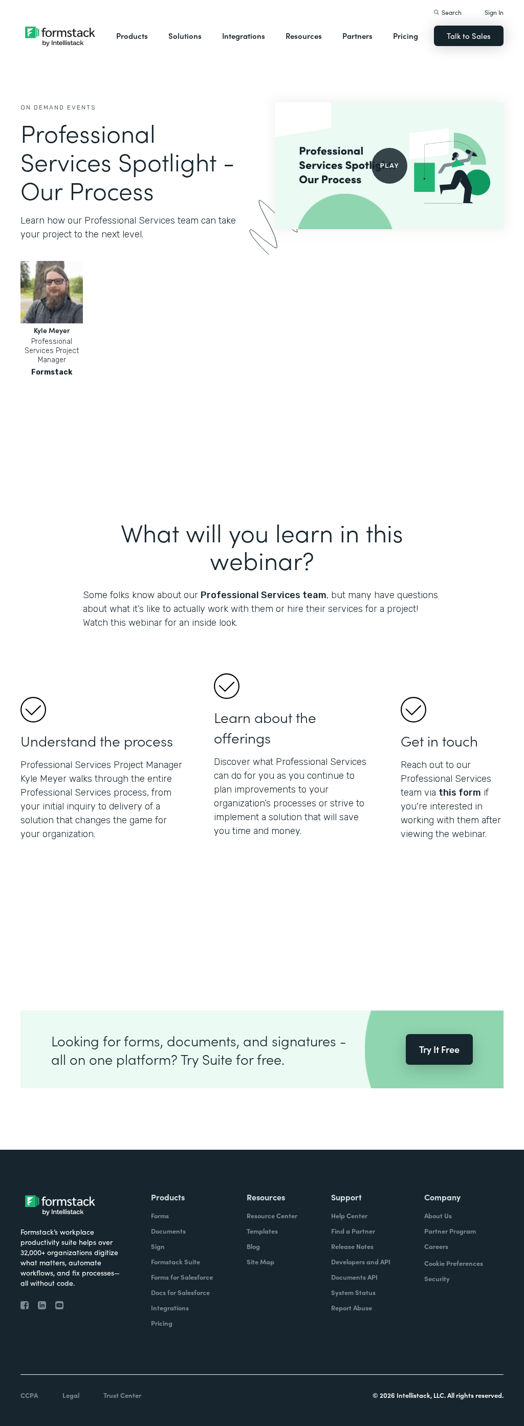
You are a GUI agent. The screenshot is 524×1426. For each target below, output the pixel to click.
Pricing (405, 35)
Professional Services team (263, 595)
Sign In (494, 12)
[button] (132, 35)
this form (460, 792)
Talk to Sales (469, 35)
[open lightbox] (389, 165)
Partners (357, 35)
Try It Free (439, 1049)
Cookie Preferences (453, 1263)
